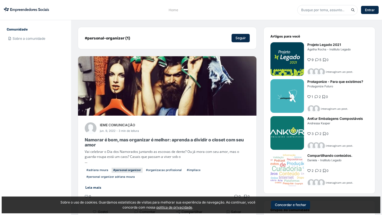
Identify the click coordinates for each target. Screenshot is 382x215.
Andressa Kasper (318, 123)
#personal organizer (127, 170)
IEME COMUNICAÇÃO (117, 125)
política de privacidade (174, 207)
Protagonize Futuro (320, 86)
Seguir (240, 38)
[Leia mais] (287, 59)
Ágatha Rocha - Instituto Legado (329, 49)
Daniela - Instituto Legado (324, 160)
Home (173, 10)
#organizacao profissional (164, 170)
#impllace (194, 170)
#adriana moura (97, 170)
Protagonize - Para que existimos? (335, 82)
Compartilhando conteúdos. (329, 155)
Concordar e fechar (290, 205)
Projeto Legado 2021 (324, 45)
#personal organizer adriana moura (110, 176)
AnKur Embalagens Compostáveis (335, 118)
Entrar (370, 10)
